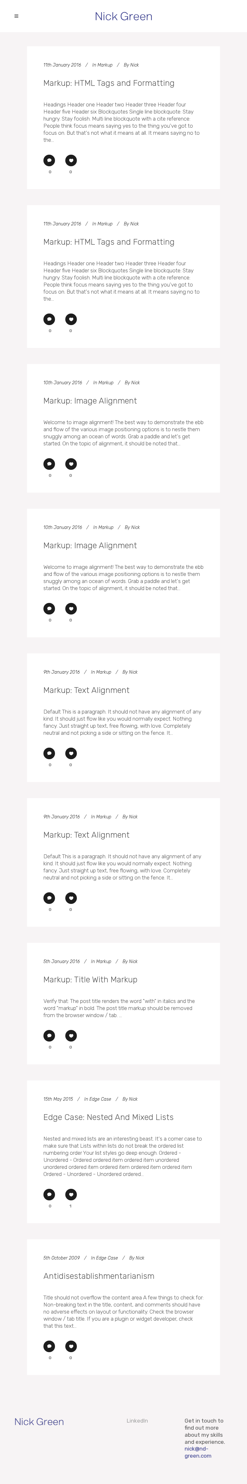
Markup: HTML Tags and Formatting (109, 83)
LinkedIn (137, 1420)
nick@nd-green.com (198, 1452)
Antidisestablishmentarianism (98, 1276)
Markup (105, 65)
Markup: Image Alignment (90, 400)
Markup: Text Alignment (86, 690)
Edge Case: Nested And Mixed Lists (108, 1117)
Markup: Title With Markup (90, 979)
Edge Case (100, 1099)
